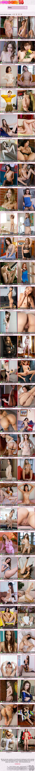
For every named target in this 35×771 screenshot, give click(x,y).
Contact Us (17, 763)
